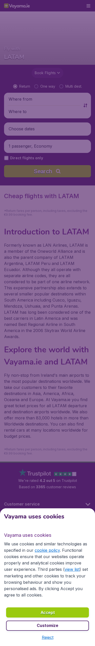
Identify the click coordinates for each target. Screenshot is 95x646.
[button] (47, 637)
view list (72, 569)
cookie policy (47, 550)
